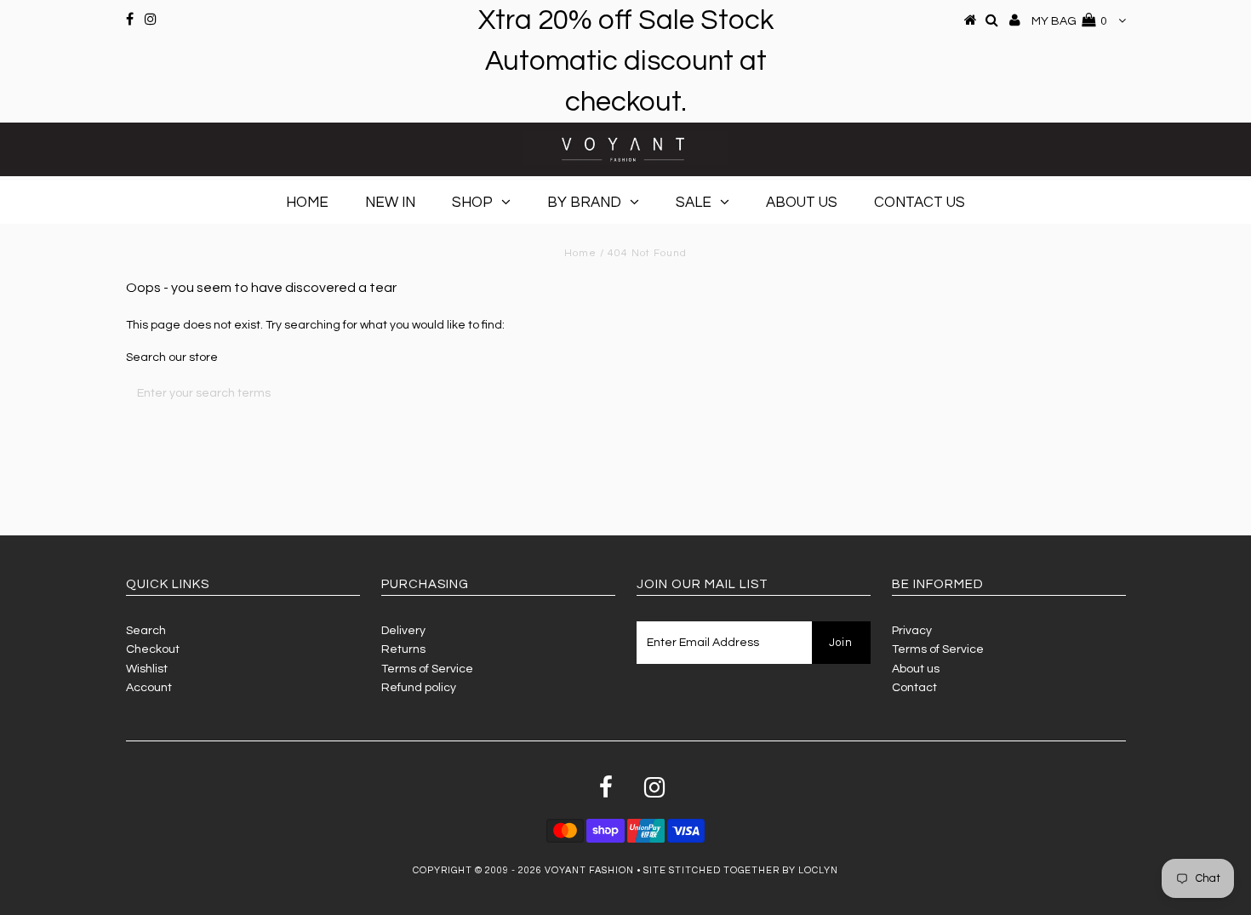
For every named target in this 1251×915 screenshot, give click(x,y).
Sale (693, 202)
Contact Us (919, 202)
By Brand (584, 202)
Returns (403, 649)
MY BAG (1069, 21)
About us (916, 669)
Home (307, 202)
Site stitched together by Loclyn (740, 870)
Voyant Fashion (589, 870)
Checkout (153, 649)
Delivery (403, 631)
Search (146, 631)
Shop (472, 202)
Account (149, 688)
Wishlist (147, 669)
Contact (914, 688)
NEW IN (390, 202)
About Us (801, 202)
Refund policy (418, 688)
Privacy (912, 631)
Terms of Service (427, 669)
